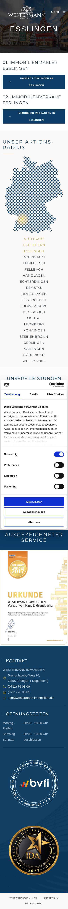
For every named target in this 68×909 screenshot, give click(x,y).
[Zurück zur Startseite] (27, 12)
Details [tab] (33, 394)
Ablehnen (34, 521)
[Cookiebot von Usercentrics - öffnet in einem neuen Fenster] (49, 384)
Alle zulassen (34, 501)
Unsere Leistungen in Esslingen (36, 82)
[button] (58, 12)
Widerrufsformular (23, 898)
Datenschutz (34, 903)
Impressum (51, 898)
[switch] (59, 465)
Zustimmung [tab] (12, 394)
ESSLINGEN (34, 251)
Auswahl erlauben (34, 511)
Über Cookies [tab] (55, 394)
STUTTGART (34, 239)
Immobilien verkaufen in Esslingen (36, 116)
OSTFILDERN (34, 245)
